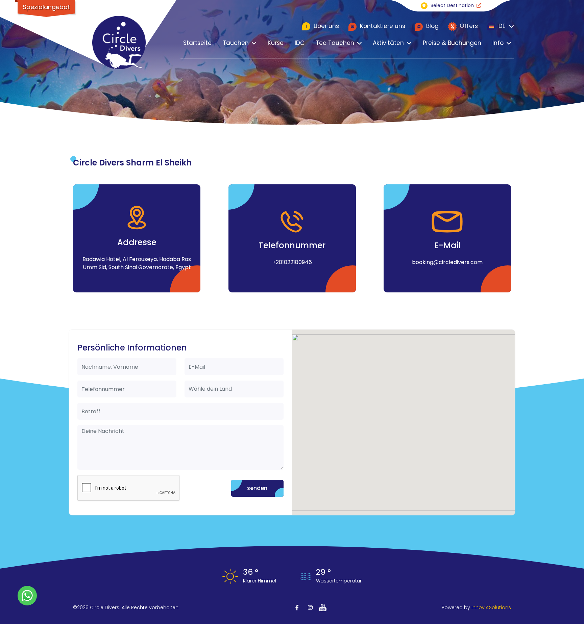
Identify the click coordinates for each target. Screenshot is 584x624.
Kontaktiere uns (381, 26)
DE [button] (501, 26)
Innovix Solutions (491, 607)
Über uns (322, 26)
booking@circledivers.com (447, 262)
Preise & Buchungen (452, 43)
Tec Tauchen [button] (335, 43)
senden (257, 488)
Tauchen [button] (236, 43)
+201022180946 (292, 262)
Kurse (276, 43)
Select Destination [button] (452, 5)
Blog (431, 26)
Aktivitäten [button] (388, 43)
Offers (468, 26)
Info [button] (498, 43)
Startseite (197, 43)
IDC (300, 43)
